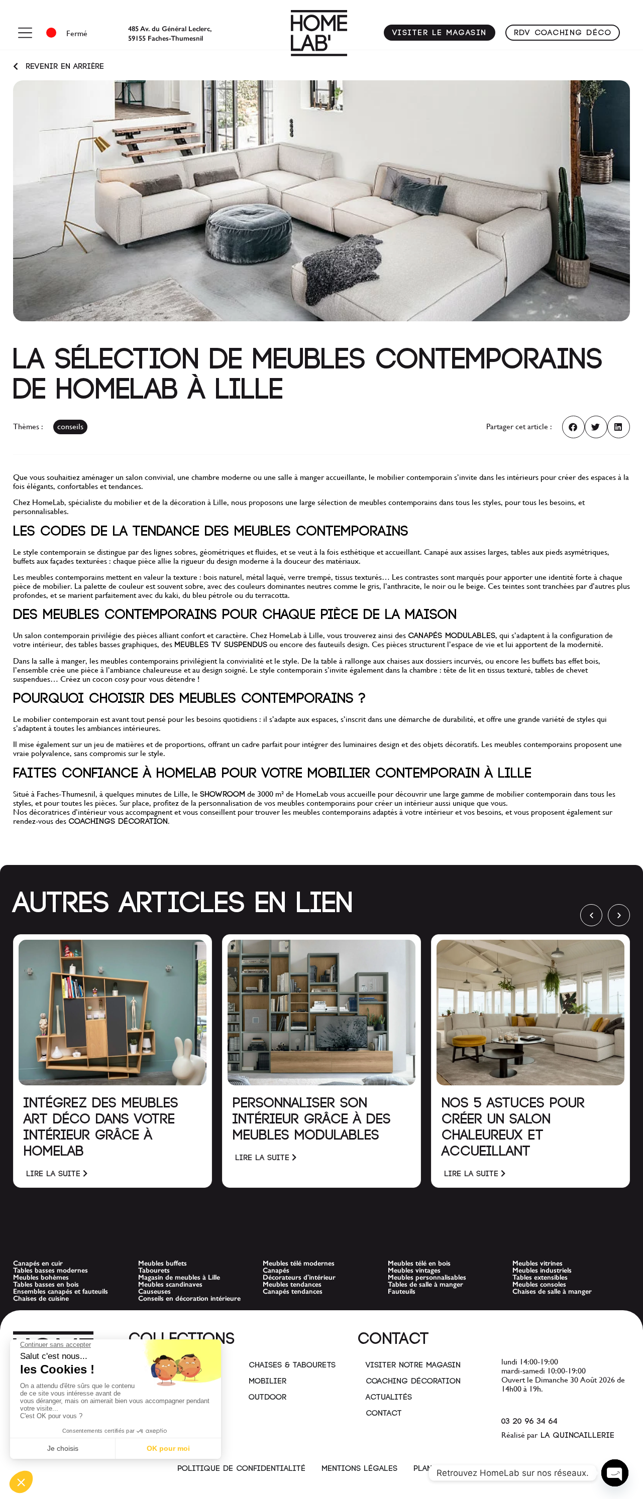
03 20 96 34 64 (529, 1421)
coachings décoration (118, 821)
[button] (573, 427)
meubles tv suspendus (220, 645)
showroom (222, 794)
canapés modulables (451, 636)
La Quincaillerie (576, 1435)
